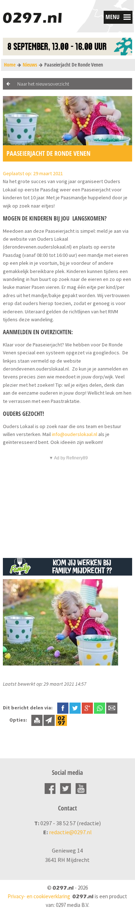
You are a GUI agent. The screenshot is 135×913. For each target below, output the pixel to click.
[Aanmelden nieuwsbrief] (49, 720)
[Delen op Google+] (87, 707)
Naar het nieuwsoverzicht (43, 84)
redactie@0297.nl (70, 832)
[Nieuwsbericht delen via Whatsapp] (99, 708)
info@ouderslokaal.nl (74, 434)
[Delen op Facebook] (62, 707)
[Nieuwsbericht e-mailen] (111, 707)
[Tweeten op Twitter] (75, 707)
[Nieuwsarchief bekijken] (61, 720)
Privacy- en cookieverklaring (39, 896)
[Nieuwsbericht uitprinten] (36, 720)
